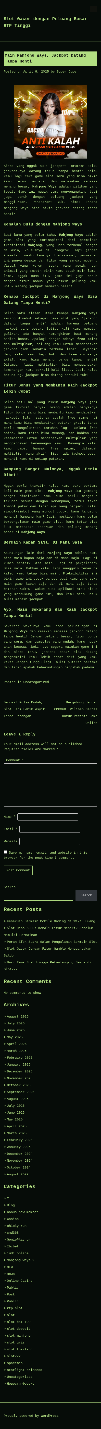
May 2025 (15, 1119)
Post (11, 1294)
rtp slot (15, 1308)
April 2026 (16, 1044)
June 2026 (16, 1030)
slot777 (14, 1356)
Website (10, 841)
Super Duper (67, 72)
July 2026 (16, 1023)
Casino (13, 1219)
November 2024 (19, 1161)
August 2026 (17, 1017)
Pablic (13, 1288)
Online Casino (19, 1281)
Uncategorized (36, 682)
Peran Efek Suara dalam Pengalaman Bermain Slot (52, 942)
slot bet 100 (18, 1322)
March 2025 (16, 1133)
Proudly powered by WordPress (31, 1416)
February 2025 (19, 1140)
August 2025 (17, 1099)
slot (11, 1315)
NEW (10, 1267)
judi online (17, 1253)
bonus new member (22, 1212)
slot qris (16, 1342)
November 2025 (19, 1078)
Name (9, 817)
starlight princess (24, 1370)
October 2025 (18, 1085)
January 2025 (18, 1147)
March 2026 (16, 1051)
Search (9, 887)
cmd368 (13, 1233)
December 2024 (19, 1154)
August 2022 (17, 1174)
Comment (15, 760)
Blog (11, 1205)
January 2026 (18, 1065)
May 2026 (15, 1037)
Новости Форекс (20, 1384)
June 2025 (16, 1113)
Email (10, 829)
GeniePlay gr (18, 1240)
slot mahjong (18, 1336)
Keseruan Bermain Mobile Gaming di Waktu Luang (51, 921)
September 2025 (20, 1092)
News (11, 1274)
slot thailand (19, 1349)
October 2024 (18, 1167)
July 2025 (16, 1106)
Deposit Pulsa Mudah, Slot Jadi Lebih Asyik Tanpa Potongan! (24, 709)
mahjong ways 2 (20, 1260)
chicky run (16, 1226)
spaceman (15, 1363)
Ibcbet (13, 1246)
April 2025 (16, 1126)
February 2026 (19, 1058)
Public (13, 1301)
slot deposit (18, 1329)
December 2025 (19, 1071)
